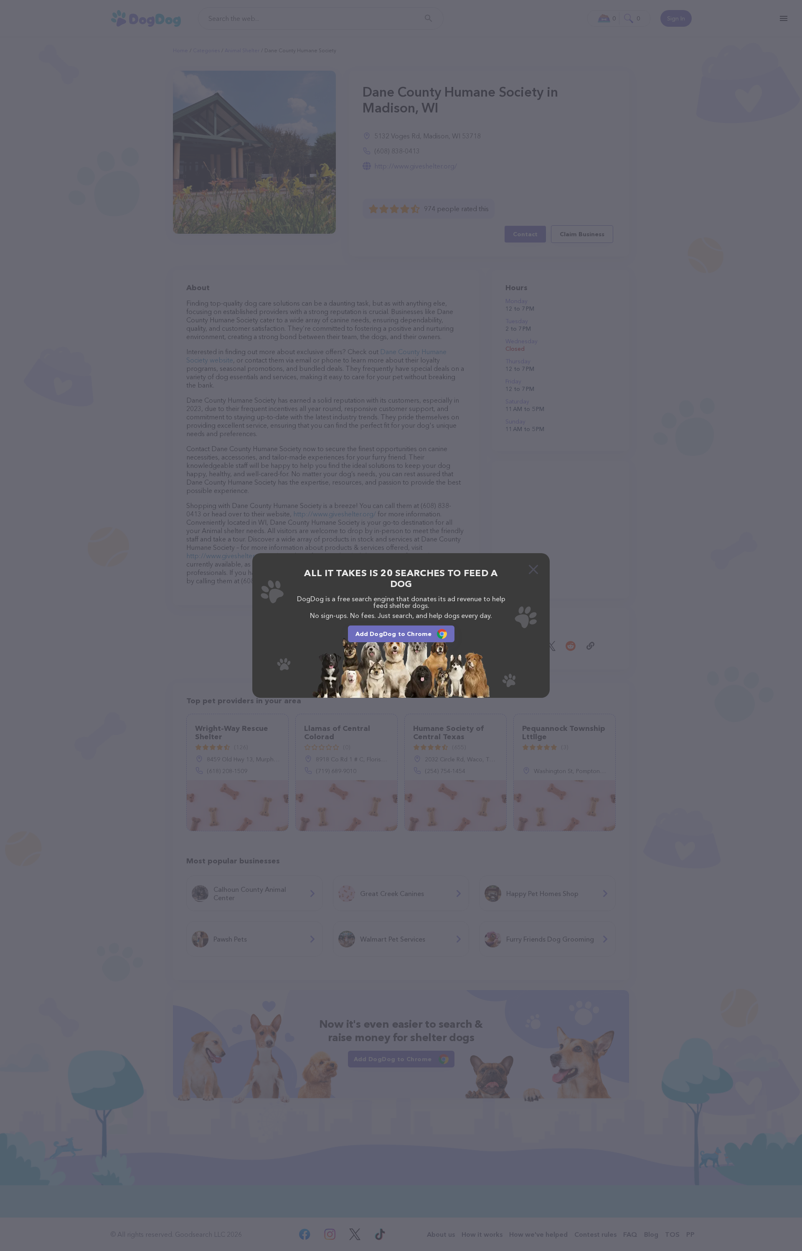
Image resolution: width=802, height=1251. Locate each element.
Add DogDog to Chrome (393, 634)
